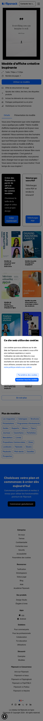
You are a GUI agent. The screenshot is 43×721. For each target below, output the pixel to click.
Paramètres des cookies (27, 375)
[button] (4, 716)
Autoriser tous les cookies (26, 380)
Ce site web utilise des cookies (21, 340)
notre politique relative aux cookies (18, 367)
